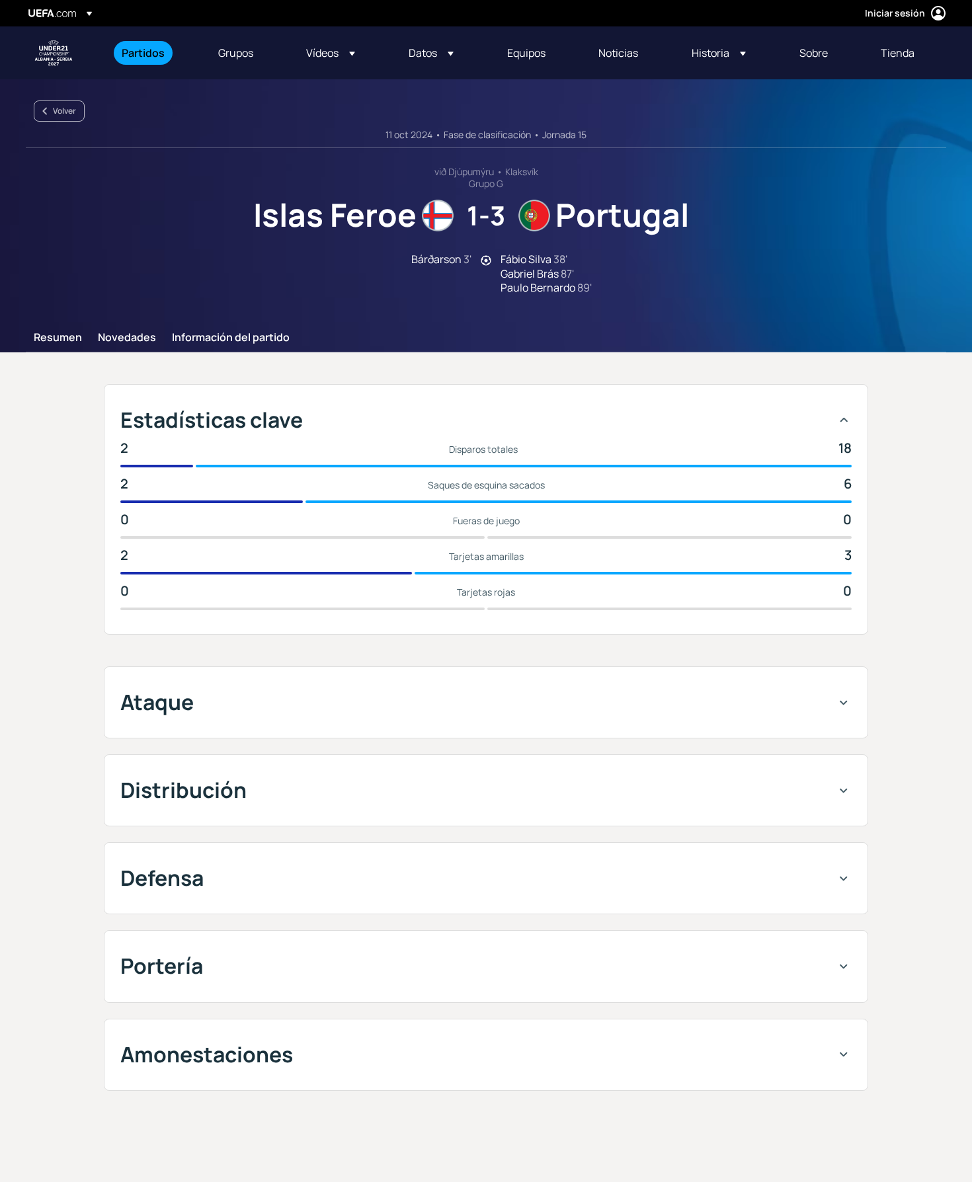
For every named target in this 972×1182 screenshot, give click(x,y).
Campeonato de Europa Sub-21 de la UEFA (53, 52)
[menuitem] (153, 52)
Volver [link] (64, 110)
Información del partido (231, 338)
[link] (143, 52)
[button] (331, 52)
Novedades (127, 338)
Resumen (58, 338)
